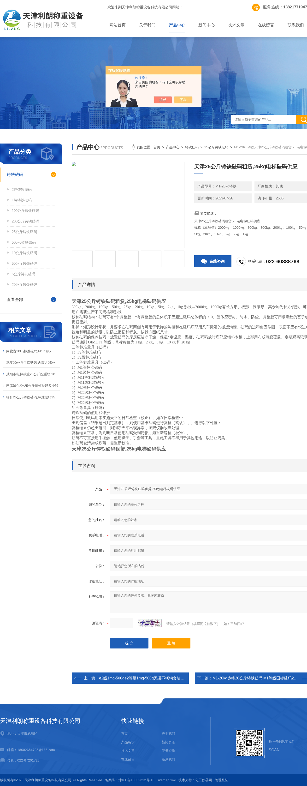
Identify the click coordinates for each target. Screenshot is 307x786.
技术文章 (236, 25)
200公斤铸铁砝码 (25, 221)
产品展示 (128, 742)
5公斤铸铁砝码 (23, 274)
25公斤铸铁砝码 (24, 232)
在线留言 (266, 25)
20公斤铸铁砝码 (24, 284)
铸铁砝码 (15, 174)
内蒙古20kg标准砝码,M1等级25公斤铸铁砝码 (33, 351)
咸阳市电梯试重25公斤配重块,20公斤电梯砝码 (33, 374)
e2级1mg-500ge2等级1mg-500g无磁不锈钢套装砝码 (143, 678)
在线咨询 (217, 261)
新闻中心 (206, 25)
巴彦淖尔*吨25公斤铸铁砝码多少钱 (32, 386)
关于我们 (147, 25)
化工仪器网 (203, 780)
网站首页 (117, 25)
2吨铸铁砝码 (22, 189)
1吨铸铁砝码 (22, 200)
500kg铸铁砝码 (24, 242)
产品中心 (177, 25)
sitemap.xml (166, 780)
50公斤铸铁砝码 (24, 263)
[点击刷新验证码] (150, 623)
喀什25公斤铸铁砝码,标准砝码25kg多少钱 (33, 397)
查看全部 (15, 299)
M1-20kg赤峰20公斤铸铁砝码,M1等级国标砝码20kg (256, 678)
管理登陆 (221, 780)
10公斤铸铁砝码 (24, 253)
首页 (157, 147)
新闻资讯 (168, 742)
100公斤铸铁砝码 (25, 211)
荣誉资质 (168, 751)
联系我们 (168, 759)
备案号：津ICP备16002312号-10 (129, 780)
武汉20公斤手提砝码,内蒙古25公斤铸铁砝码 (33, 363)
